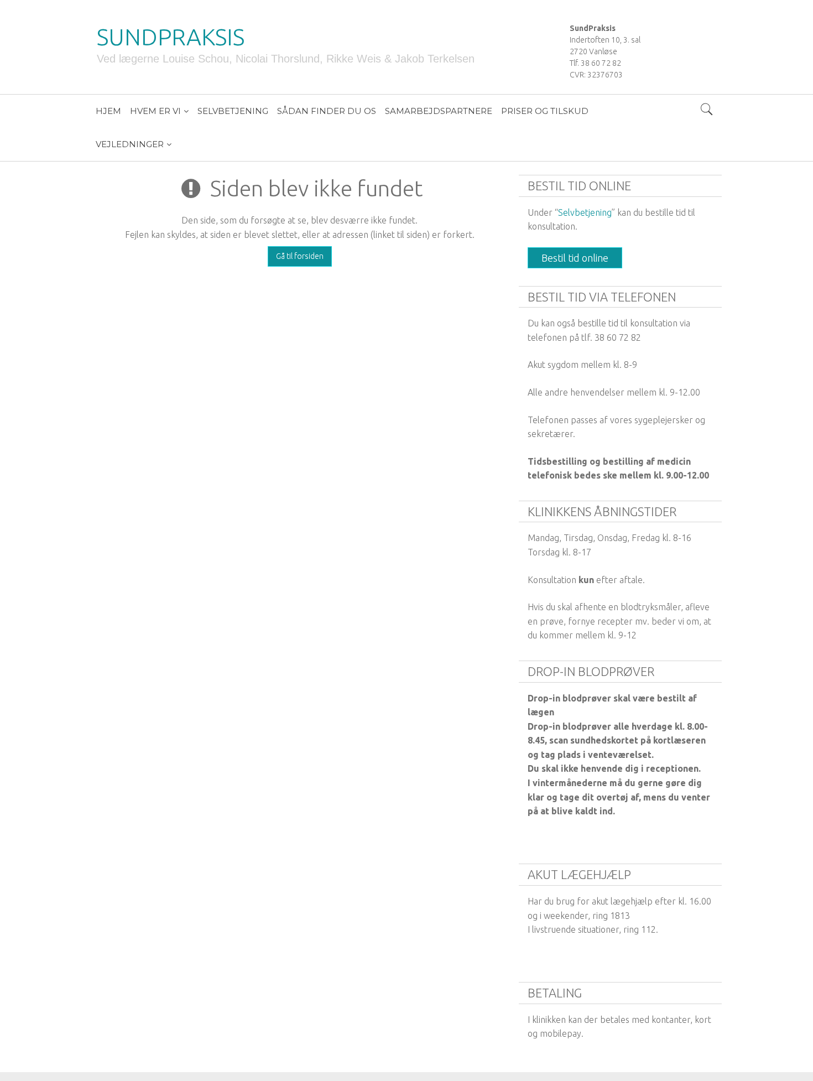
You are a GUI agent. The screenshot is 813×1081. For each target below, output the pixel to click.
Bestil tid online (574, 257)
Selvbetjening (585, 212)
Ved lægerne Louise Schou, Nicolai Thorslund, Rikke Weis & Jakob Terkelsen (286, 59)
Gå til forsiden (300, 256)
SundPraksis (170, 37)
